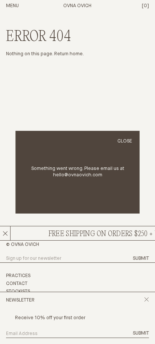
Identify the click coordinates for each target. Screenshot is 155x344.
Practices (18, 275)
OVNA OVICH (77, 5)
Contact (16, 283)
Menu (12, 5)
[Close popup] (146, 300)
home (76, 54)
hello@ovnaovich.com (77, 175)
